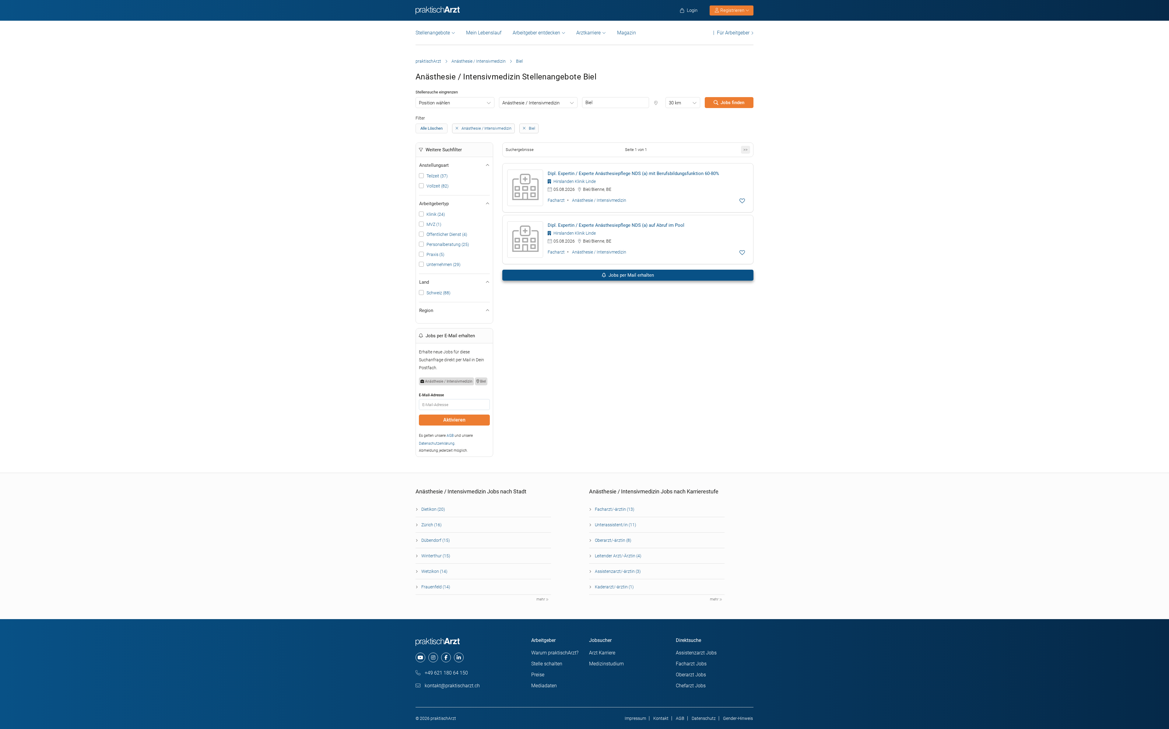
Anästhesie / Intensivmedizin (478, 61)
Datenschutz (704, 718)
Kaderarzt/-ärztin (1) (614, 586)
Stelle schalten (546, 664)
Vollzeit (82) (438, 186)
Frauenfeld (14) (435, 586)
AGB (450, 435)
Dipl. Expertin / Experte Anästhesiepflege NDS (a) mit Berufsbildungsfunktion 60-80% (633, 173)
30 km (675, 103)
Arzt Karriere (602, 653)
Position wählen (434, 103)
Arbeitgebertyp (434, 203)
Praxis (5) (435, 254)
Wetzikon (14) (434, 571)
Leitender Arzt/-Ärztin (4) (618, 555)
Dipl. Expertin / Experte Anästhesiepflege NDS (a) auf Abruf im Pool (616, 225)
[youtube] (420, 657)
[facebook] (446, 657)
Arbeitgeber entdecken (536, 32)
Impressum (635, 718)
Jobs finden (732, 102)
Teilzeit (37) (437, 175)
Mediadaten (544, 686)
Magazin (626, 32)
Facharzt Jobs (691, 664)
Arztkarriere (588, 32)
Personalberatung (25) (448, 244)
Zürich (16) (431, 524)
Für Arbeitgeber (733, 33)
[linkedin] (459, 657)
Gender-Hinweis (738, 718)
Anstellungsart (434, 165)
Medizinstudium (606, 664)
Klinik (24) (436, 214)
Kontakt (661, 718)
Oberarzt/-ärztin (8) (613, 540)
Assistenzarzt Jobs (696, 653)
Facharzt (556, 200)
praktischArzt (428, 61)
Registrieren (732, 10)
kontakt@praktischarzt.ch (451, 686)
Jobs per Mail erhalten (630, 275)
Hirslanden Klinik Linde (574, 181)
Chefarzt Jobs (691, 686)
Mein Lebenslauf (483, 32)
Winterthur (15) (435, 555)
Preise (537, 675)
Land (424, 282)
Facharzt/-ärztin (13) (614, 509)
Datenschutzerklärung (437, 443)
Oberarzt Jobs (691, 675)
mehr (541, 599)
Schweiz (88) (439, 292)
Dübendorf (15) (435, 540)
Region (426, 310)
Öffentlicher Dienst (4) (447, 234)
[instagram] (433, 657)
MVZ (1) (434, 224)
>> (745, 149)
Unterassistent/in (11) (615, 524)
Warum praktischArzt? (554, 653)
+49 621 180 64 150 (445, 673)
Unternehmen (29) (444, 264)
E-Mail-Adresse (431, 395)
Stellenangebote (433, 32)
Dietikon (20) (433, 509)
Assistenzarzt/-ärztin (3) (618, 571)
